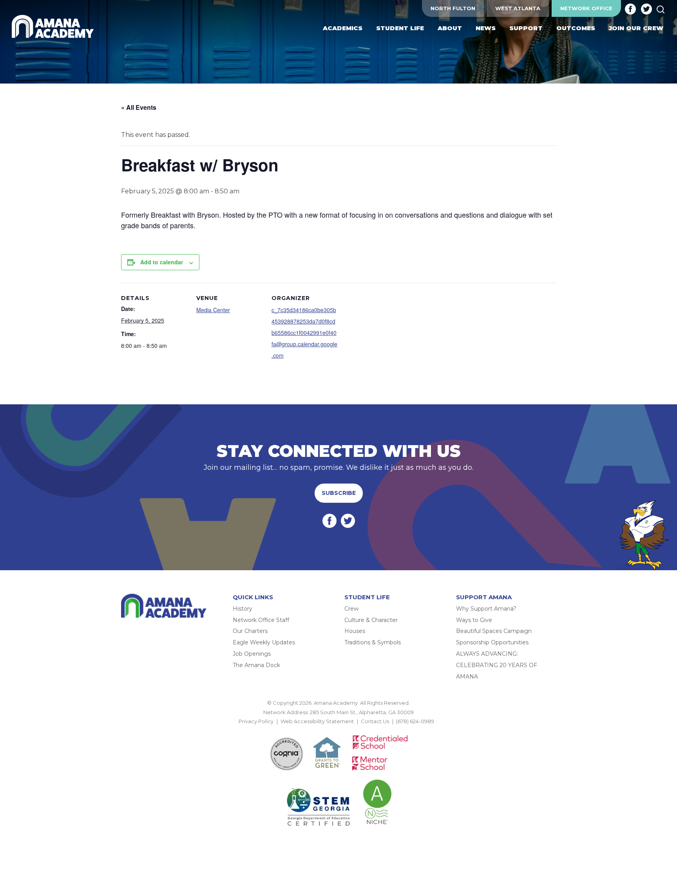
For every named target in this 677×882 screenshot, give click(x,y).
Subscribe (339, 492)
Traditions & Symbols (372, 642)
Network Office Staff (261, 620)
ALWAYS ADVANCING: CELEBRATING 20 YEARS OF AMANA (496, 665)
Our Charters (250, 631)
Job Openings (252, 653)
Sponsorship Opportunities (492, 642)
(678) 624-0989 (415, 721)
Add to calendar (161, 262)
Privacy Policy (256, 721)
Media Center (213, 310)
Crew (351, 608)
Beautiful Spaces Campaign (494, 631)
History (242, 608)
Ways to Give (474, 620)
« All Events (138, 107)
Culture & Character (371, 620)
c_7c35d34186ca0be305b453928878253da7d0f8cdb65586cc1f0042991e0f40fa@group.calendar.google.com (304, 332)
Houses (354, 631)
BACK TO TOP (338, 730)
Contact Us (375, 721)
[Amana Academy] (54, 26)
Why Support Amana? (486, 608)
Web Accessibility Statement (317, 721)
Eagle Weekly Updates (264, 642)
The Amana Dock (256, 665)
